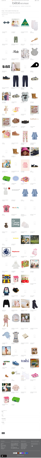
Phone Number (4, 418)
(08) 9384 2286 (4, 0)
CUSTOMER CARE (28, 6)
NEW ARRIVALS (15, 6)
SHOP (11, 6)
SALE (19, 6)
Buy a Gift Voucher (3, 445)
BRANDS (22, 6)
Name (2, 411)
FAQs (1, 444)
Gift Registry (2, 448)
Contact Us (2, 443)
